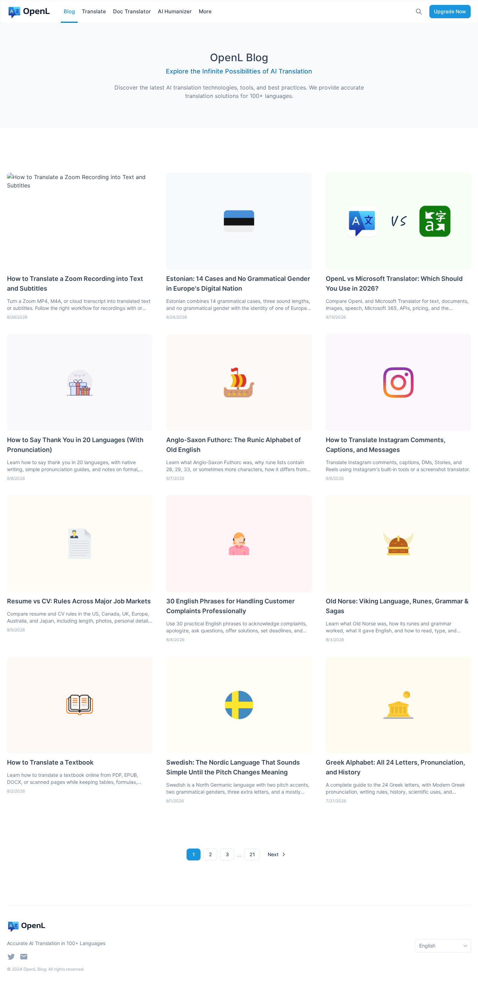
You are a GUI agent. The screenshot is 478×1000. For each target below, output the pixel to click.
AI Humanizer (175, 11)
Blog (69, 11)
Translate (94, 11)
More (205, 11)
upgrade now (450, 11)
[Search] (419, 11)
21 (252, 854)
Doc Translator (132, 11)
